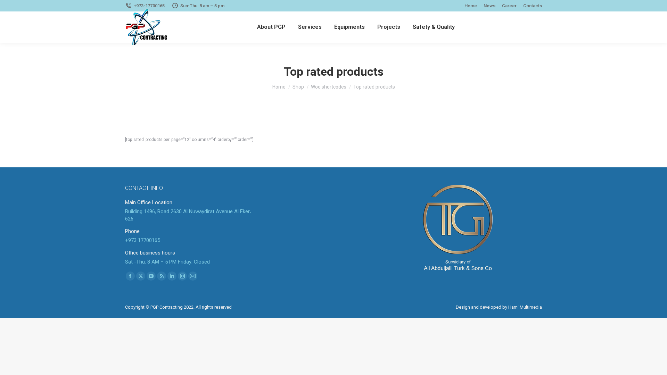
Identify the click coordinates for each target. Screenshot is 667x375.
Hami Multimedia (525, 307)
